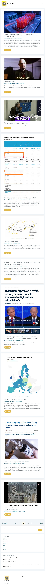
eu (13, 199)
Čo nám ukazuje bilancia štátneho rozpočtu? (20, 198)
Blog (22, 576)
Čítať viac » (8, 50)
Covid (4, 538)
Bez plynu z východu (11, 241)
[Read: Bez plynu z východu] (22, 228)
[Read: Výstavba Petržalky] (22, 494)
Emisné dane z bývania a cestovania (16, 462)
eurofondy (16, 199)
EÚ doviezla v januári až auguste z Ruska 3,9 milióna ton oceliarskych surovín (22, 263)
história (4, 543)
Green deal (5, 541)
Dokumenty (5, 539)
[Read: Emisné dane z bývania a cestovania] (22, 439)
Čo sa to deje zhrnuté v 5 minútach (16, 123)
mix (3, 547)
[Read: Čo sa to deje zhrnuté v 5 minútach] (22, 110)
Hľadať (4, 528)
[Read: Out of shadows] (22, 68)
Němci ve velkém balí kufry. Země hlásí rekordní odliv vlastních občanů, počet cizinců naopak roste (22, 564)
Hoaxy (4, 545)
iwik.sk (10, 4)
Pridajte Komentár (18, 38)
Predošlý (4, 523)
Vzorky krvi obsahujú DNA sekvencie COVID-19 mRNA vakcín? (20, 35)
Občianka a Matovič (6, 559)
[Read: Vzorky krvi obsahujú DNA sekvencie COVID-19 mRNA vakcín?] (22, 21)
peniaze (4, 549)
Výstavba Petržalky (10, 510)
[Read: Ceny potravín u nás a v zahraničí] (22, 376)
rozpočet (20, 199)
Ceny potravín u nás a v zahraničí (15, 399)
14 (31, 523)
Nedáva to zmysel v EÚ (7, 566)
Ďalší (42, 523)
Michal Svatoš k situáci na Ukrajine (9, 561)
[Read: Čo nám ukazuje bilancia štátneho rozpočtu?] (22, 166)
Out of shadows (9, 82)
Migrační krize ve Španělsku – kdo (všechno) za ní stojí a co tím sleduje (17, 557)
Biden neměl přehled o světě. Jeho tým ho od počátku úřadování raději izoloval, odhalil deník (21, 337)
